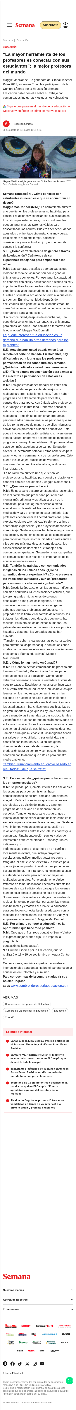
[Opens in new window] (12, 1363)
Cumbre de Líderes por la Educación (26, 1010)
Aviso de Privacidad (17, 1373)
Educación (22, 40)
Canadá (9, 1017)
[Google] (5, 1363)
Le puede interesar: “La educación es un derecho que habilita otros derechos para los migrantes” (35, 340)
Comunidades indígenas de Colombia (27, 1004)
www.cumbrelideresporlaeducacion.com (40, 985)
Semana (8, 40)
